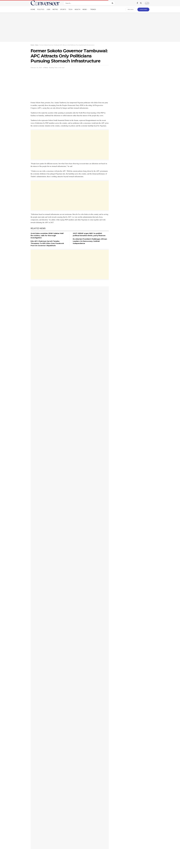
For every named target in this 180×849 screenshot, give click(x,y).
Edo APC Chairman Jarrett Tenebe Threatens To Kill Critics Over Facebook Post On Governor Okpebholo (47, 243)
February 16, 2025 (36, 67)
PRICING (131, 9)
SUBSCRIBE (143, 9)
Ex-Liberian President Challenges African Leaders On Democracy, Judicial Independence (90, 241)
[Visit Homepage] (45, 3)
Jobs (48, 9)
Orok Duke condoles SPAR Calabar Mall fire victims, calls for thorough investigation (47, 235)
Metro (55, 9)
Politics (40, 9)
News (85, 9)
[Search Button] (113, 3)
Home (33, 9)
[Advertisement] (90, 27)
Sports (63, 9)
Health (77, 9)
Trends (93, 9)
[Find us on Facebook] (137, 3)
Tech (70, 9)
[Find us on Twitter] (141, 3)
